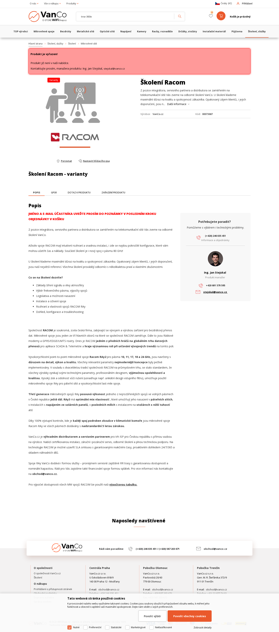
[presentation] (36, 192)
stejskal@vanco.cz (114, 68)
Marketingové (138, 627)
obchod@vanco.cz (215, 549)
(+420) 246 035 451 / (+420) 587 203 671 (158, 549)
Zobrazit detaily (203, 627)
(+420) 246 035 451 (215, 235)
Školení (72, 43)
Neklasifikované (163, 627)
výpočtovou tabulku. (123, 484)
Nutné (76, 627)
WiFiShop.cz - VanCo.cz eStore (50, 16)
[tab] (36, 193)
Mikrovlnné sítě (89, 43)
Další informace (176, 104)
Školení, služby (55, 43)
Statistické (116, 627)
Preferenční (95, 627)
